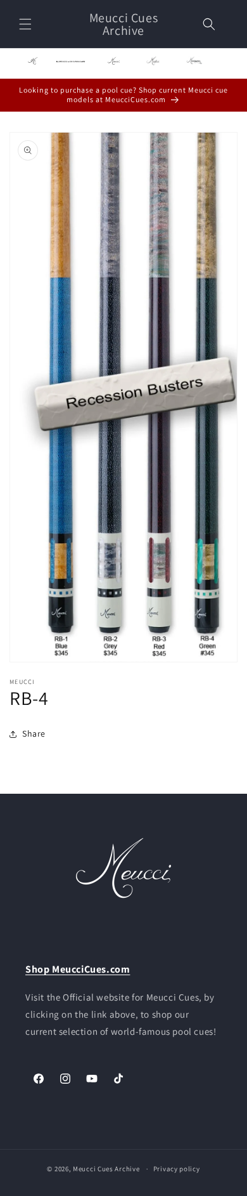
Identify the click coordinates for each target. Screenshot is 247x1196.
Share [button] (34, 733)
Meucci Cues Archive (106, 1168)
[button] (25, 24)
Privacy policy (176, 1168)
